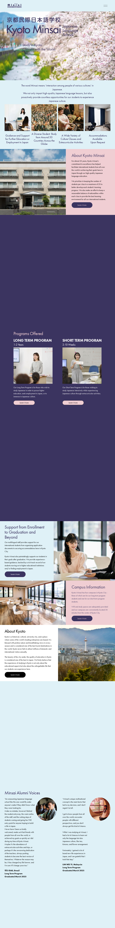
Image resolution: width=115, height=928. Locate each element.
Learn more (24, 402)
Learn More (81, 205)
